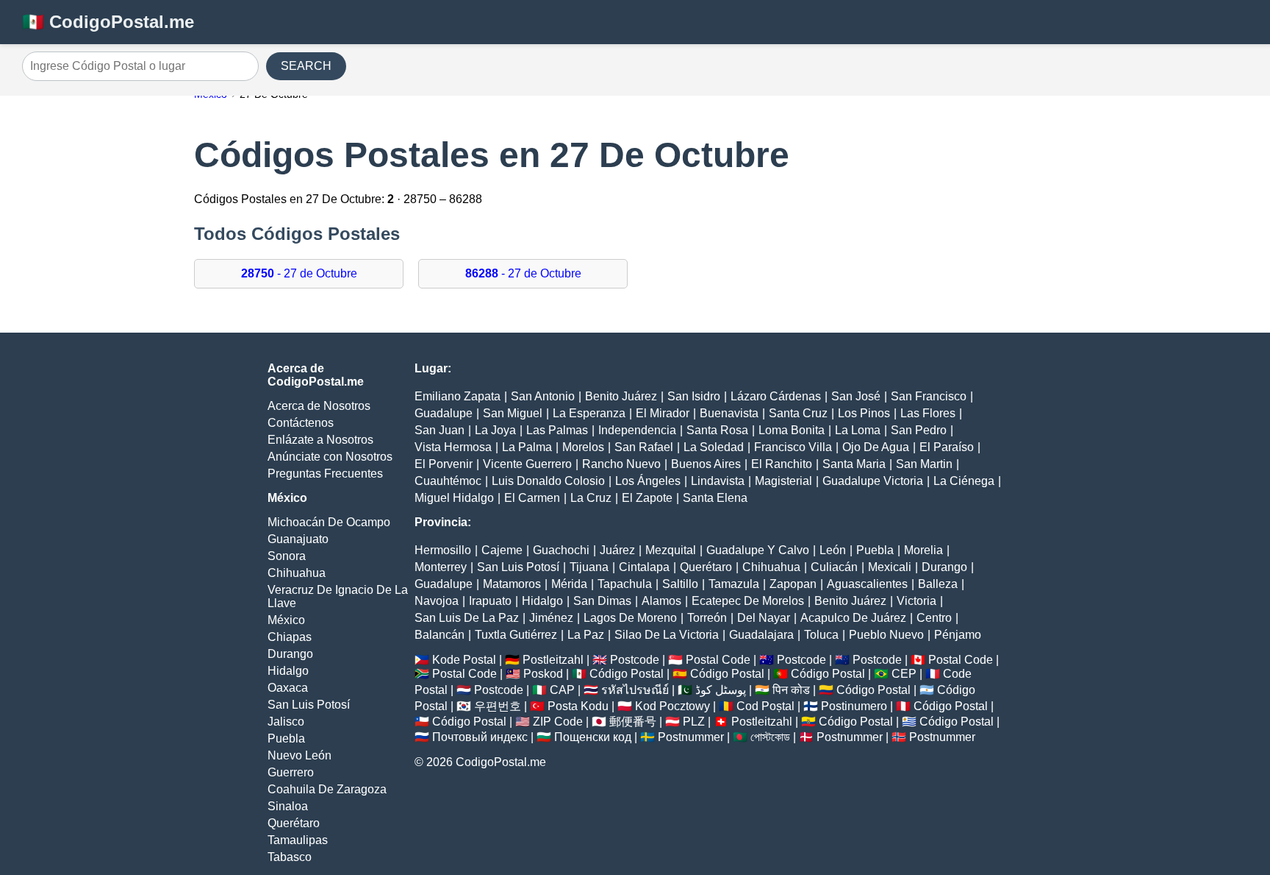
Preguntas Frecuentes (325, 473)
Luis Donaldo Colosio (548, 481)
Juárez (617, 550)
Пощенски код (592, 737)
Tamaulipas (298, 840)
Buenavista (729, 413)
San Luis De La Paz (467, 618)
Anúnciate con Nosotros (330, 456)
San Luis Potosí (309, 704)
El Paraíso (946, 447)
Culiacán (834, 567)
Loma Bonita (791, 430)
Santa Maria (854, 464)
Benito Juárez (621, 396)
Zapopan (793, 584)
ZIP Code (558, 721)
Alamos (661, 601)
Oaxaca (288, 687)
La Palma (527, 447)
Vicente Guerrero (527, 464)
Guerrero (291, 772)
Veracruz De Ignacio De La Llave (338, 596)
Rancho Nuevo (621, 464)
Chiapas (290, 637)
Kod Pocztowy (672, 706)
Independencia (637, 430)
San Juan (439, 430)
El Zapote (647, 498)
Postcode (634, 659)
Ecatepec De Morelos (748, 601)
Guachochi (561, 550)
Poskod (543, 673)
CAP (562, 690)
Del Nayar (763, 618)
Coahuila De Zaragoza (327, 789)
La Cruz (590, 498)
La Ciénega (963, 481)
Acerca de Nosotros (319, 406)
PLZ (694, 721)
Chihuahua (297, 573)
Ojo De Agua (875, 447)
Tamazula (733, 584)
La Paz (585, 634)
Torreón (707, 618)
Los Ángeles (648, 481)
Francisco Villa (793, 447)
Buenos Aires (706, 464)
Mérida (569, 584)
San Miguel (512, 413)
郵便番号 (632, 721)
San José (855, 396)
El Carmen (532, 498)
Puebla (286, 738)
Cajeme (502, 550)
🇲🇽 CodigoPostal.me (108, 22)
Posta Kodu (578, 706)
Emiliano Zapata (458, 396)
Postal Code (718, 659)
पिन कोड (791, 690)
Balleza (938, 584)
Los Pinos (864, 413)
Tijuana (589, 567)
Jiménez (551, 618)
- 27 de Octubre (299, 273)
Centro (934, 618)
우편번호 (497, 706)
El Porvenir (444, 464)
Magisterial (783, 481)
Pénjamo (957, 634)
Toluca (821, 634)
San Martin (924, 464)
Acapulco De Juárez (853, 618)
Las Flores (927, 413)
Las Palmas (557, 430)
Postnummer (691, 737)
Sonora (287, 556)
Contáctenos (301, 423)
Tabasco (290, 857)
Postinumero (854, 706)
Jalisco (286, 721)
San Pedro (919, 430)
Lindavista (718, 481)
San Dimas (602, 601)
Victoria (916, 601)
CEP (903, 673)
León (832, 550)
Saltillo (680, 584)
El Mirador (662, 413)
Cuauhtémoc (448, 481)
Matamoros (512, 584)
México (286, 620)
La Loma (857, 430)
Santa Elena (715, 498)
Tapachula (625, 584)
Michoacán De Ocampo (329, 522)
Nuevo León (299, 755)
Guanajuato (298, 539)
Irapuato (490, 601)
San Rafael (643, 447)
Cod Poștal (765, 706)
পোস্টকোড (770, 737)
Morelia (923, 550)
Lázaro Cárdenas (776, 396)
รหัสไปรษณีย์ (635, 690)
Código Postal (626, 673)
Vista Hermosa (453, 447)
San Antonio (543, 396)
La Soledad (714, 447)
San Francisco (928, 396)
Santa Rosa (717, 430)
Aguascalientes (867, 584)
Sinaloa (288, 806)
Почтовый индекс (480, 737)
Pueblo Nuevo (886, 634)
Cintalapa (644, 567)
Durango (290, 654)
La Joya (495, 430)
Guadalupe (444, 413)
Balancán (439, 634)
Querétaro (294, 823)
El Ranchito (781, 464)
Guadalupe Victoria (872, 481)
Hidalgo (288, 671)
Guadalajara (761, 634)
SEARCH (306, 66)
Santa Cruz (798, 413)
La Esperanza (589, 413)
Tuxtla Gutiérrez (516, 634)
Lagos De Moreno (630, 618)
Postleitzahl (553, 659)
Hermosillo (443, 550)
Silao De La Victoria (666, 634)
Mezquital (670, 550)
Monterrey (441, 567)
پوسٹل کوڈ (720, 690)
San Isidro (693, 396)
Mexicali (889, 567)
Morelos (583, 447)
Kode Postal (464, 659)
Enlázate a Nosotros (320, 439)
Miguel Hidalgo (454, 498)
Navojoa (437, 601)
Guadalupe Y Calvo (757, 550)
